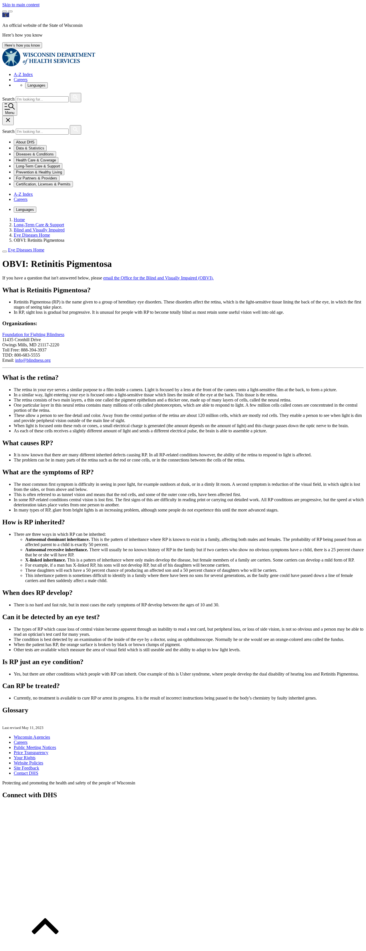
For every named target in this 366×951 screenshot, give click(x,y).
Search (9, 99)
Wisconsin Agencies (32, 737)
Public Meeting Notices (35, 747)
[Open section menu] (4, 251)
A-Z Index (23, 74)
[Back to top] (45, 946)
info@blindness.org (33, 360)
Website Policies (28, 762)
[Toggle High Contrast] (10, 11)
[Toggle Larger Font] (4, 11)
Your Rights (24, 757)
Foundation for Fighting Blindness (33, 334)
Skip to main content (20, 4)
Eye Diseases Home (26, 249)
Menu (9, 113)
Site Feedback (26, 768)
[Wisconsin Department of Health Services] (48, 64)
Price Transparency (31, 752)
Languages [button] (36, 85)
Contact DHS (26, 773)
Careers (20, 79)
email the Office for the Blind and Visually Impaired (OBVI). (158, 277)
